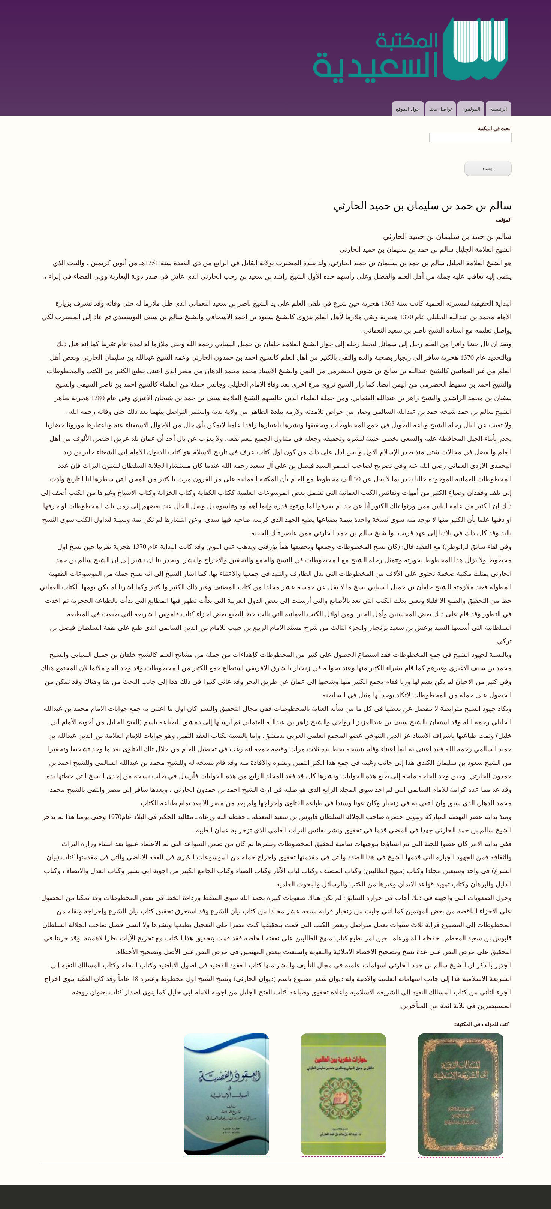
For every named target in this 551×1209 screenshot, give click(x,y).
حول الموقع (408, 108)
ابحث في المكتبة (495, 128)
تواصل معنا (440, 108)
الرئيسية (498, 108)
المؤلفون (471, 108)
